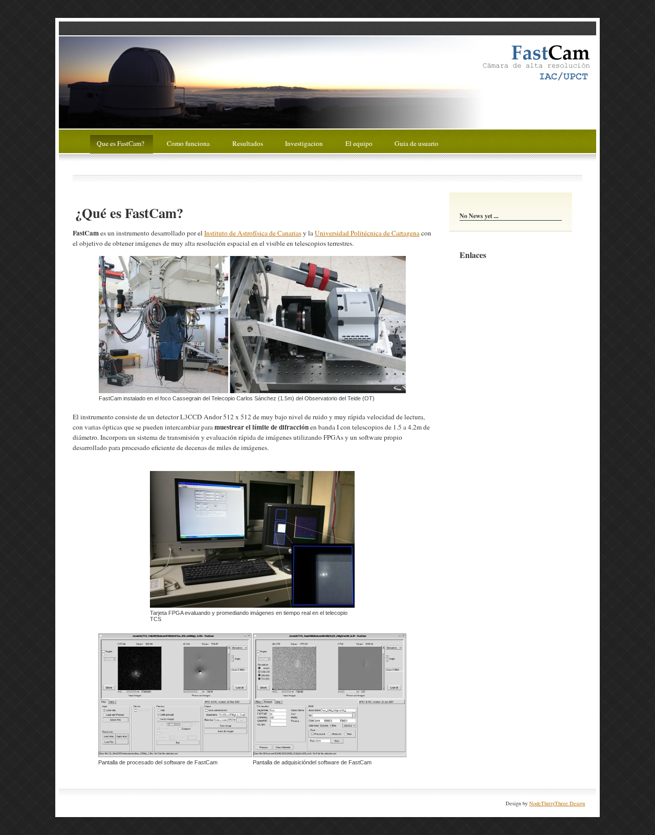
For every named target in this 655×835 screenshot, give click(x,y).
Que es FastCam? (121, 142)
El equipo (359, 142)
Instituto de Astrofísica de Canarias (252, 233)
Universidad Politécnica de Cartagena (367, 233)
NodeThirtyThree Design (557, 803)
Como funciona (189, 142)
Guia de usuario (417, 142)
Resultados (248, 142)
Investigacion (304, 142)
